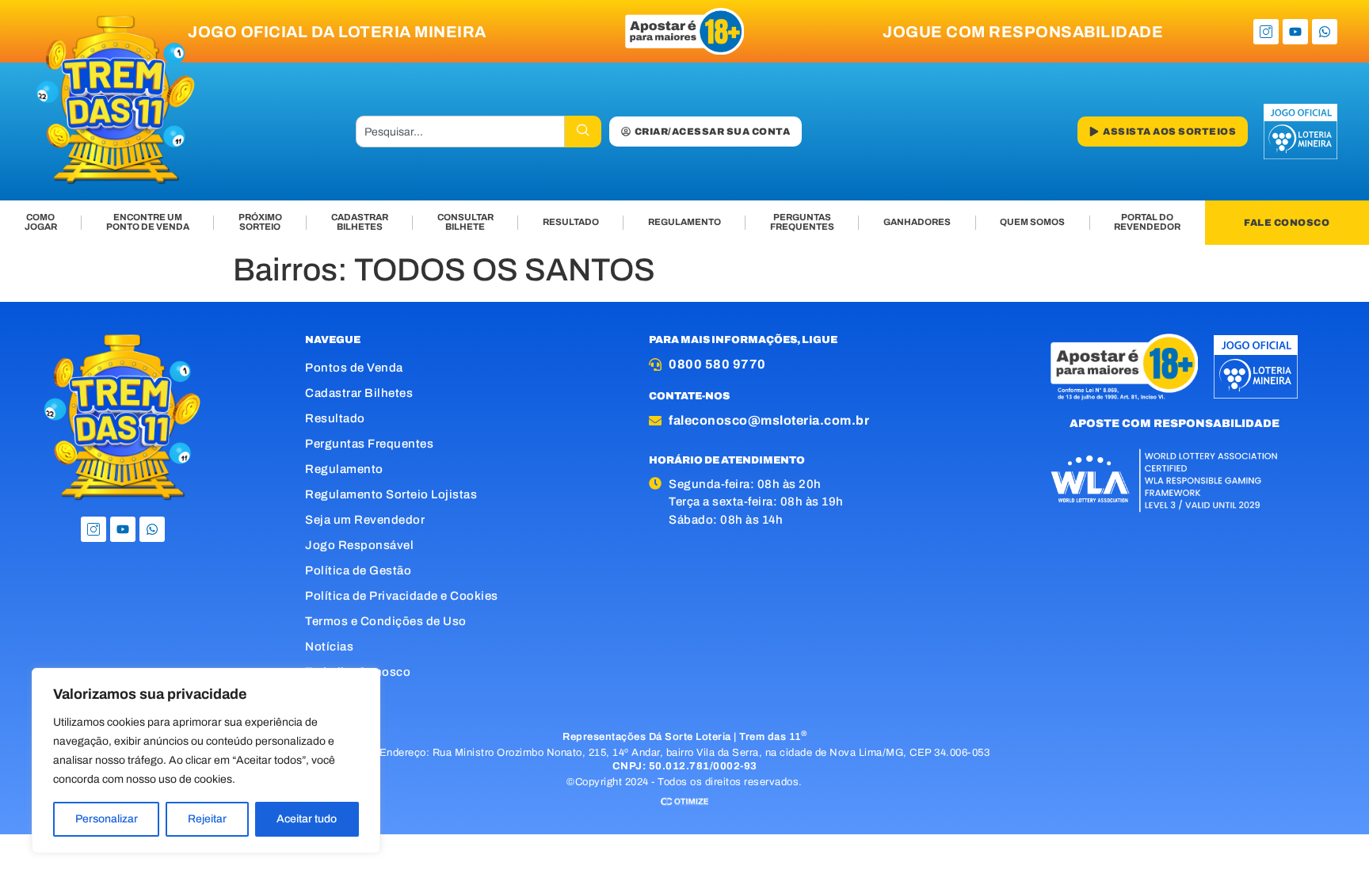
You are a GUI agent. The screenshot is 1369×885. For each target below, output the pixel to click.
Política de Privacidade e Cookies (401, 595)
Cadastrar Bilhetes (359, 393)
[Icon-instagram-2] (1266, 31)
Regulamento (344, 469)
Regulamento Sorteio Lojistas (391, 494)
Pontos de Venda (354, 367)
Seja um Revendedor (365, 519)
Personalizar (106, 819)
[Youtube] (1295, 31)
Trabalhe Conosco (357, 672)
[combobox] (460, 131)
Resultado (335, 418)
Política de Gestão (358, 570)
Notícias (329, 646)
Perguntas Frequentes (369, 443)
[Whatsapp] (1324, 31)
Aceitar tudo (306, 819)
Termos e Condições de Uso (386, 621)
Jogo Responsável (359, 545)
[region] (206, 760)
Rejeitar (207, 819)
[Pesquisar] (583, 131)
